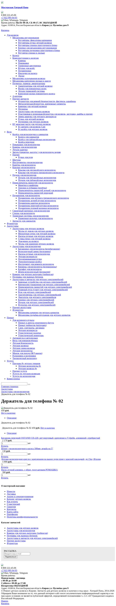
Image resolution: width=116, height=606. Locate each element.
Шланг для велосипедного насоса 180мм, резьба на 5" (27, 448)
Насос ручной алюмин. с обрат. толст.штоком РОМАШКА (29, 470)
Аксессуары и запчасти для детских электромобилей (32, 538)
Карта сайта (12, 512)
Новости (11, 491)
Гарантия (11, 506)
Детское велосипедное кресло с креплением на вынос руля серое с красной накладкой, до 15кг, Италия (51, 459)
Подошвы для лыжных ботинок (22, 535)
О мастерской (13, 504)
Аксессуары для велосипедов (21, 530)
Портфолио (12, 514)
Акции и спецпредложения (20, 496)
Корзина (5, 30)
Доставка (11, 494)
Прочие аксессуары (16, 541)
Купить (4, 446)
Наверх (4, 601)
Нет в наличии (8, 413)
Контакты (11, 509)
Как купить (12, 501)
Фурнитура (12, 543)
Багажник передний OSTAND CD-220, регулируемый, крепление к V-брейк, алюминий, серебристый (50, 438)
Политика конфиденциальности (22, 517)
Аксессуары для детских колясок (22, 528)
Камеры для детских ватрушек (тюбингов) (27, 533)
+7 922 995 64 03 (9, 570)
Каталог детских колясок (19, 499)
